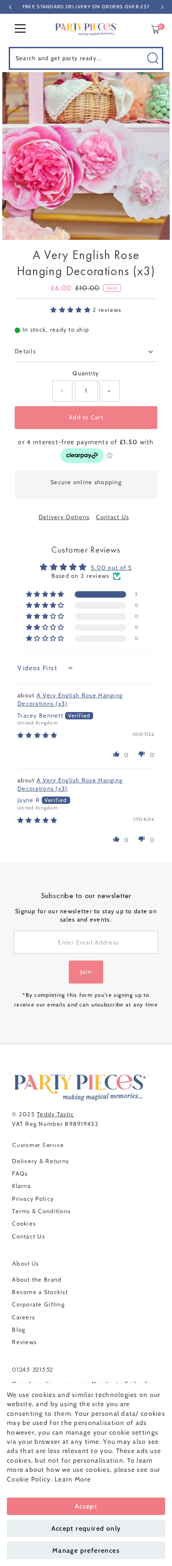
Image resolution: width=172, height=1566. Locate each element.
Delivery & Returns (40, 1161)
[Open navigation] (20, 29)
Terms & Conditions (41, 1211)
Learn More (73, 1479)
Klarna (21, 1185)
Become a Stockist (40, 1292)
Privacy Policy (33, 1198)
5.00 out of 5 (111, 567)
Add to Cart (86, 417)
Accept (86, 1506)
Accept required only (86, 1528)
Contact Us (112, 517)
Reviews (24, 1342)
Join (86, 971)
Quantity (85, 373)
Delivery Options (64, 517)
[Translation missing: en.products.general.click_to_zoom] (154, 87)
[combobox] (86, 58)
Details (25, 351)
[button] (71, 309)
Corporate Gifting (38, 1304)
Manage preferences (86, 1550)
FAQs (20, 1173)
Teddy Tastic (55, 1114)
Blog (18, 1329)
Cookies (24, 1223)
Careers (23, 1317)
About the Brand (36, 1279)
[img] (37, 735)
